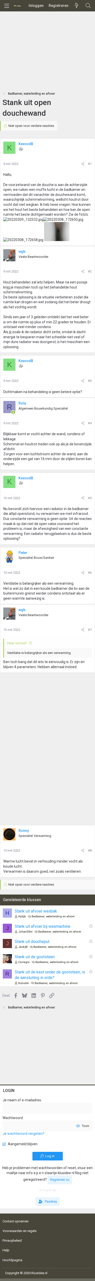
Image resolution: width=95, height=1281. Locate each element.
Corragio (24, 962)
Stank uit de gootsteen (35, 956)
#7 (90, 630)
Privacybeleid (12, 1240)
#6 (90, 573)
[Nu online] (13, 412)
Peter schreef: (17, 643)
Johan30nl (25, 931)
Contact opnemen (16, 1221)
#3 (90, 381)
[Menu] (6, 6)
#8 (90, 850)
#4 (90, 423)
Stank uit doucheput (32, 941)
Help (6, 1250)
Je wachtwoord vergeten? (23, 1134)
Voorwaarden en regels (19, 1231)
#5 (90, 498)
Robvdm (23, 983)
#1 (90, 164)
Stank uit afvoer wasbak (36, 911)
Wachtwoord (13, 1118)
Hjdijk (22, 916)
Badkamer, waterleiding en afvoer (53, 916)
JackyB (23, 947)
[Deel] (82, 164)
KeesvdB (25, 144)
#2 (90, 271)
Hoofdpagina (12, 1260)
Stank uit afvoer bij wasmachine (42, 926)
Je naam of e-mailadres (22, 1100)
